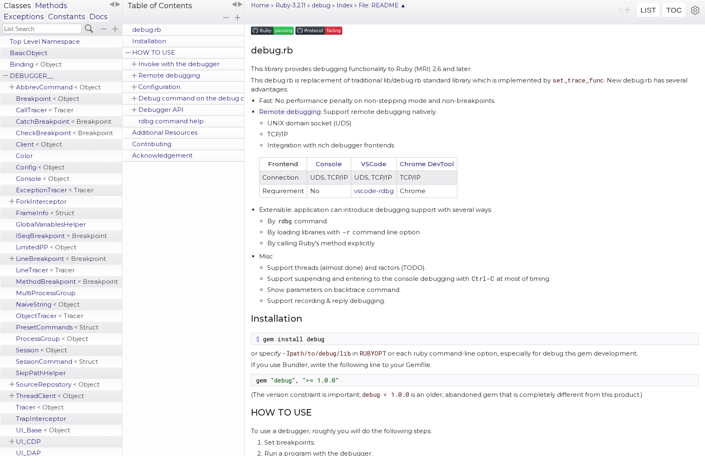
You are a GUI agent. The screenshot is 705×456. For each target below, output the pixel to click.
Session (41, 350)
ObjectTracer (49, 316)
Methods (51, 5)
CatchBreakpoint (63, 121)
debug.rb (146, 29)
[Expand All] (237, 17)
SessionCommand (57, 361)
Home (260, 5)
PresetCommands (57, 327)
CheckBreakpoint (64, 133)
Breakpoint (47, 98)
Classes (17, 5)
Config (40, 167)
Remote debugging (169, 75)
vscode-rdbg (374, 191)
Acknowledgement (162, 155)
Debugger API (161, 109)
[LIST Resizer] (114, 4)
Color (24, 156)
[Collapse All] (226, 17)
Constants (66, 16)
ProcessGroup (52, 339)
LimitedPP (46, 247)
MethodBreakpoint (67, 281)
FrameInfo (45, 213)
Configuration (159, 87)
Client (39, 144)
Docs (98, 16)
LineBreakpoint (61, 258)
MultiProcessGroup (45, 293)
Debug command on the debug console (191, 98)
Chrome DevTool (427, 164)
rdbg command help (171, 121)
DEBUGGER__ (31, 76)
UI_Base (43, 430)
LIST (648, 10)
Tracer (40, 407)
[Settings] (695, 9)
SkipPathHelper (41, 373)
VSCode (373, 164)
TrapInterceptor (41, 419)
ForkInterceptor (41, 201)
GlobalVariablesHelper (51, 224)
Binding (36, 64)
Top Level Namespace (45, 41)
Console (42, 178)
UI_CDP (28, 441)
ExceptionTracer (54, 190)
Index (344, 5)
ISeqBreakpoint (61, 236)
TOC (674, 10)
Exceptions (24, 16)
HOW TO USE (153, 52)
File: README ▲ (382, 5)
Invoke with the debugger (178, 64)
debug (321, 5)
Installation (149, 41)
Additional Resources (164, 132)
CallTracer (44, 110)
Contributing (151, 144)
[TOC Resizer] (237, 4)
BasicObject (28, 53)
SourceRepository (58, 384)
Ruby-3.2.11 (290, 5)
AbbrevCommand (58, 87)
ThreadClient (50, 396)
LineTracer (45, 270)
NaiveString (48, 304)
